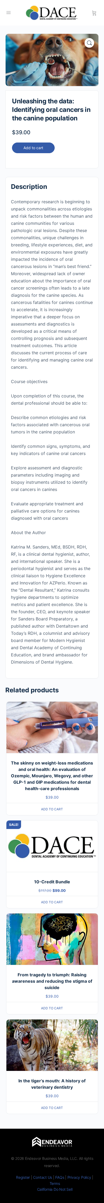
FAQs (59, 1177)
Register (23, 1177)
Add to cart (33, 147)
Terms (55, 1183)
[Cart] (94, 13)
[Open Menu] (8, 12)
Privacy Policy (79, 1177)
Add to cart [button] (52, 809)
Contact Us (42, 1177)
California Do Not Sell (55, 1189)
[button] (89, 43)
